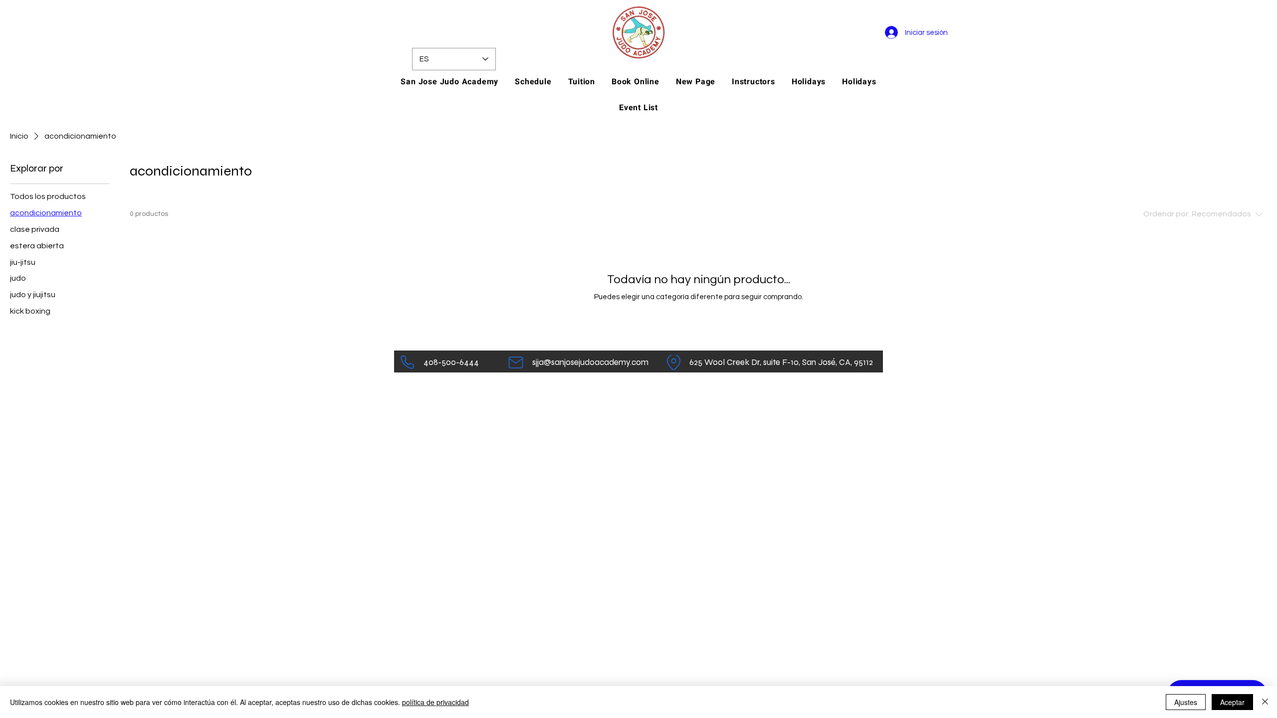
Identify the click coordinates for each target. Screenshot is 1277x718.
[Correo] (515, 362)
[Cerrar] (1265, 702)
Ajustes (1185, 702)
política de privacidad (435, 702)
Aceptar (1232, 702)
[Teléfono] (407, 362)
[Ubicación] (673, 362)
